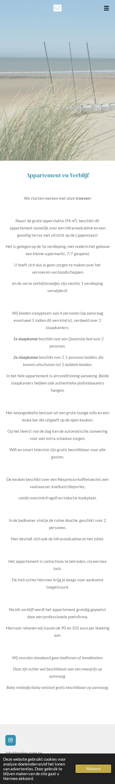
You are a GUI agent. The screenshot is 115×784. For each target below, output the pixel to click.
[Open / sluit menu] (106, 8)
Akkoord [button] (93, 769)
